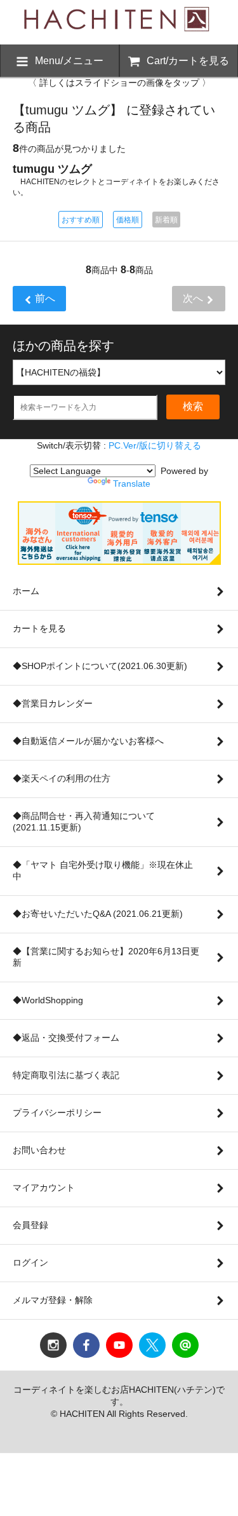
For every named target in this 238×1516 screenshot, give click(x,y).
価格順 (127, 219)
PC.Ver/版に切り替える (155, 445)
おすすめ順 (81, 219)
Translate (131, 483)
